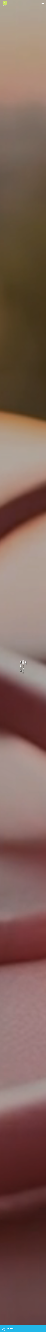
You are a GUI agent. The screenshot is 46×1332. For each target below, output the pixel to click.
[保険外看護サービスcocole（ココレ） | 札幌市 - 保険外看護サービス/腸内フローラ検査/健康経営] (5, 3)
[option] (23, 666)
